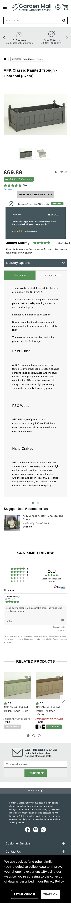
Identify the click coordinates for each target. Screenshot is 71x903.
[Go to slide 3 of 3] (39, 735)
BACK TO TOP (33, 791)
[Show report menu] (62, 620)
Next (63, 700)
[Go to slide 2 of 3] (33, 735)
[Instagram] (43, 829)
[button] (36, 203)
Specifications (52, 275)
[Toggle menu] (4, 7)
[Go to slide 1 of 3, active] (28, 735)
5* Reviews (19, 40)
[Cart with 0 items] (65, 7)
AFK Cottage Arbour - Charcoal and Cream (43, 517)
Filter (10, 590)
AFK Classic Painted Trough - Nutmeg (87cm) (48, 711)
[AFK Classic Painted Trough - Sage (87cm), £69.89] (17, 685)
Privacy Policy (54, 881)
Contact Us (13, 851)
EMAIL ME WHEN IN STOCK (35, 194)
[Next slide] (67, 37)
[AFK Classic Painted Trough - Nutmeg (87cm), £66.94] (49, 685)
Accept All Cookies (50, 894)
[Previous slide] (4, 37)
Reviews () (9, 189)
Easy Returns (51, 40)
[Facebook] (27, 829)
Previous (4, 700)
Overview (20, 275)
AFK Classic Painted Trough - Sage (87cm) (16, 709)
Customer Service (18, 843)
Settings (24, 894)
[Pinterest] (35, 829)
